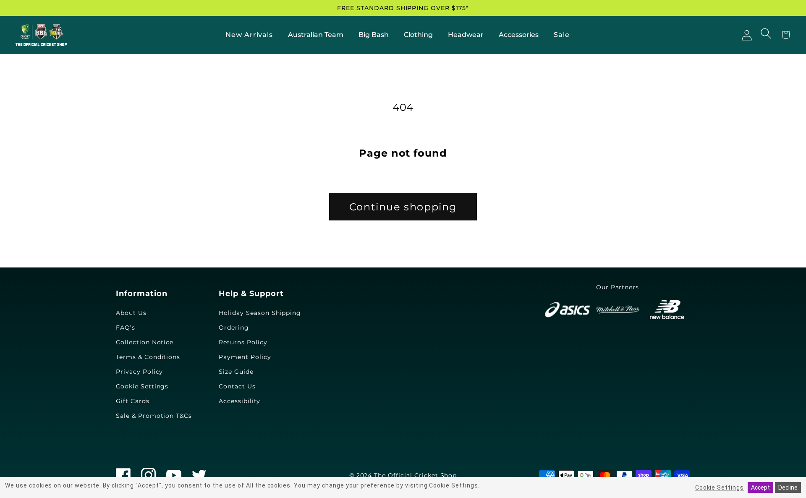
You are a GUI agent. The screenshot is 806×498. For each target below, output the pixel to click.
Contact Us (237, 386)
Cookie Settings (142, 386)
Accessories (519, 35)
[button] (767, 34)
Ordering (234, 327)
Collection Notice (144, 342)
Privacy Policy (139, 371)
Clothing (418, 35)
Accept (760, 487)
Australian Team (315, 35)
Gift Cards (132, 401)
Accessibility (239, 401)
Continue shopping (403, 207)
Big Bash (374, 35)
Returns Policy (243, 342)
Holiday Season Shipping (260, 313)
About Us (131, 313)
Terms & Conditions (148, 357)
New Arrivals (249, 35)
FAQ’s (125, 327)
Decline (788, 487)
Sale (562, 35)
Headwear (466, 35)
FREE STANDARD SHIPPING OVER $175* (403, 8)
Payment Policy (245, 357)
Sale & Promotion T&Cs (154, 415)
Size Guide (236, 371)
